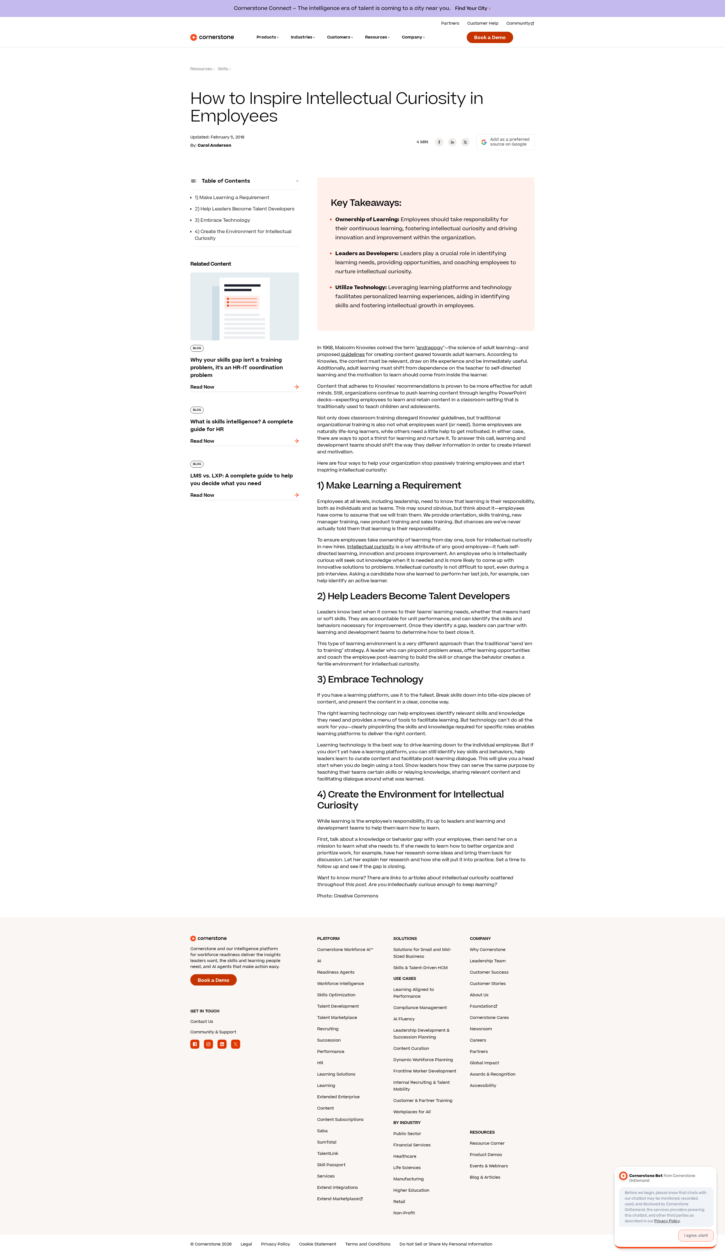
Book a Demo (490, 37)
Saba (322, 1131)
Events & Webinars (489, 1166)
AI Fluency (404, 1019)
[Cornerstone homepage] (244, 938)
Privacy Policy (275, 1244)
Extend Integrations (337, 1188)
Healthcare (404, 1156)
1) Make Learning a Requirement (232, 197)
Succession (329, 1040)
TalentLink (327, 1154)
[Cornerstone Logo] (212, 37)
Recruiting (328, 1029)
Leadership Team (488, 961)
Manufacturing (408, 1179)
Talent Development (338, 1006)
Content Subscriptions (340, 1120)
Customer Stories (488, 984)
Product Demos (486, 1155)
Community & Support (213, 1032)
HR (320, 1063)
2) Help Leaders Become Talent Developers (245, 209)
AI (319, 961)
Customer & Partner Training (423, 1101)
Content (325, 1108)
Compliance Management (420, 1008)
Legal (246, 1244)
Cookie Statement (317, 1244)
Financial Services (412, 1145)
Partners (450, 23)
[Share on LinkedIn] (452, 142)
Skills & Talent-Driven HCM (420, 968)
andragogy (430, 347)
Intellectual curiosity (371, 546)
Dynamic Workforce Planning (423, 1060)
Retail (399, 1202)
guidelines (352, 354)
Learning (326, 1086)
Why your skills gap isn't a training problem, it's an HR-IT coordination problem (241, 274)
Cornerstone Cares (489, 1018)
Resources (201, 69)
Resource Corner (487, 1143)
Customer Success (489, 972)
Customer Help (482, 23)
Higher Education (411, 1190)
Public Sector (407, 1134)
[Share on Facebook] (439, 142)
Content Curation (411, 1049)
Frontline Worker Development (424, 1071)
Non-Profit (404, 1213)
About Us (479, 995)
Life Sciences (407, 1168)
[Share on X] (465, 142)
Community (518, 23)
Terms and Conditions (368, 1244)
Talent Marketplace (337, 1018)
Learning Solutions (336, 1074)
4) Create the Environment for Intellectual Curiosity (243, 235)
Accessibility (483, 1086)
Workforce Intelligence (340, 984)
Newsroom (481, 1029)
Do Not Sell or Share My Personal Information (446, 1244)
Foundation (481, 1006)
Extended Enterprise (338, 1097)
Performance (330, 1052)
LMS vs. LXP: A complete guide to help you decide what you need (239, 463)
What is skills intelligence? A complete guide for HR (241, 409)
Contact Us (201, 1022)
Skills (223, 69)
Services (326, 1176)
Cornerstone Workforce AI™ (345, 950)
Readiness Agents (336, 972)
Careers (478, 1040)
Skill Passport (331, 1165)
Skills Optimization (336, 995)
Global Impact (484, 1063)
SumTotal (326, 1142)
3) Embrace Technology (222, 220)
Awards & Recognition (492, 1074)
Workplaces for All (412, 1112)
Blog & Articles (485, 1177)
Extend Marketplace (338, 1199)
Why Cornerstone (488, 950)
